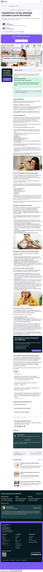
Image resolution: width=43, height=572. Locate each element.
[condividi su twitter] (22, 427)
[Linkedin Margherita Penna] (2, 517)
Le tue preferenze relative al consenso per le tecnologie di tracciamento (11, 571)
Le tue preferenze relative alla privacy (16, 570)
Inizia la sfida (27, 94)
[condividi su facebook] (24, 427)
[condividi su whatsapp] (17, 427)
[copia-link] (15, 427)
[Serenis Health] (4, 2)
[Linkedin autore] (15, 447)
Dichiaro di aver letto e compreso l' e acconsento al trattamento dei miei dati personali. (28, 92)
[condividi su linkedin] (20, 427)
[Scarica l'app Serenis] (4, 554)
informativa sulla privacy (31, 91)
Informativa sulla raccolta (5, 570)
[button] (40, 2)
